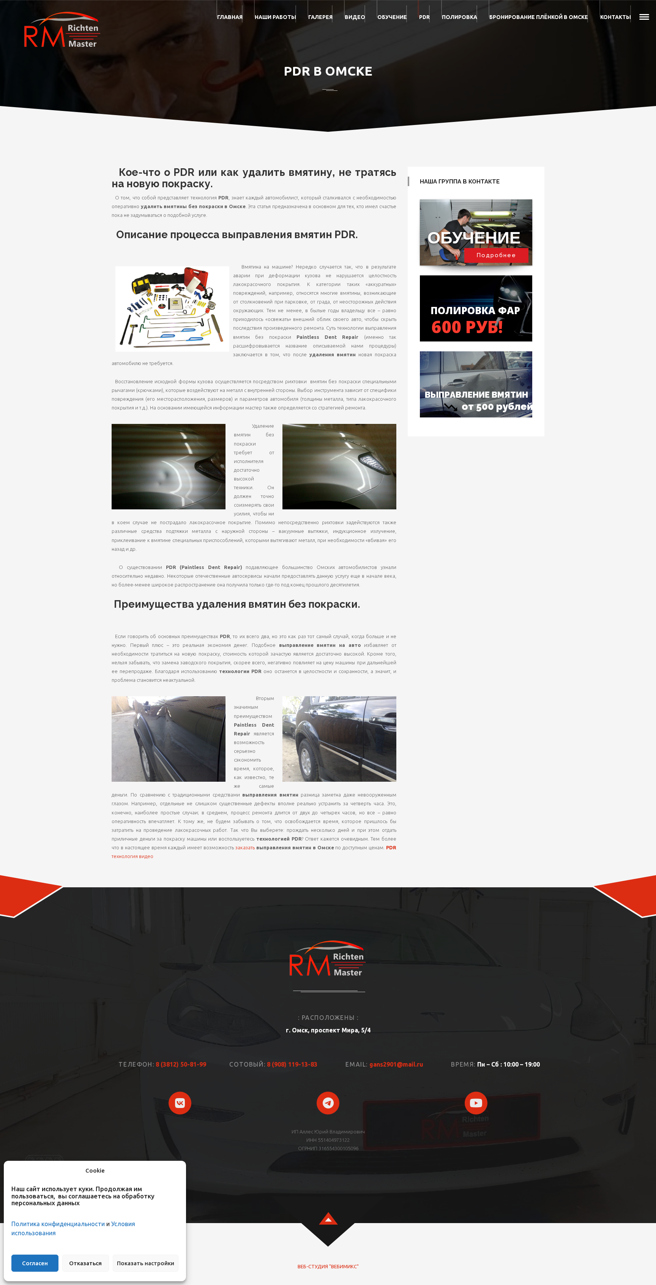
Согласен (35, 1263)
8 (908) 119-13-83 (292, 1064)
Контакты (615, 17)
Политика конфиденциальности (58, 1223)
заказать (245, 847)
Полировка (459, 17)
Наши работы (275, 17)
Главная (230, 17)
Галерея (320, 17)
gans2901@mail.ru (396, 1064)
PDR (424, 17)
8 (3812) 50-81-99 (181, 1064)
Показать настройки (145, 1263)
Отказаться (85, 1263)
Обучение (392, 17)
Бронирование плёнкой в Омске (538, 17)
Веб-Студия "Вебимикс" (328, 1266)
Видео (355, 17)
